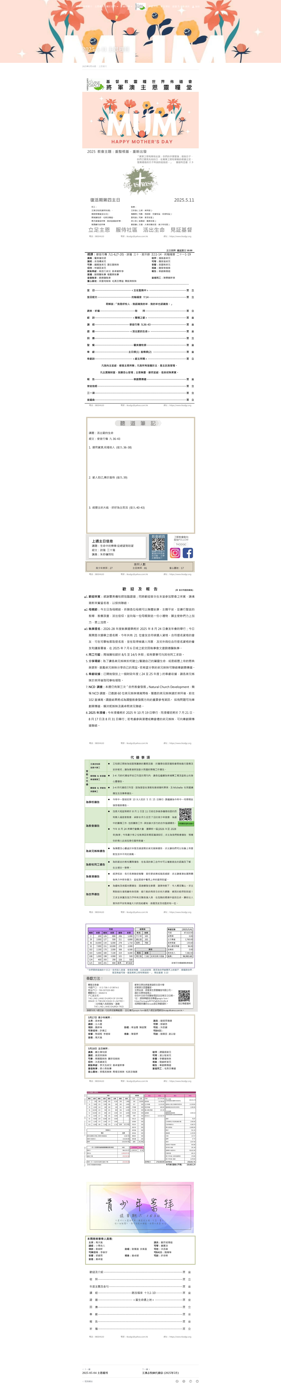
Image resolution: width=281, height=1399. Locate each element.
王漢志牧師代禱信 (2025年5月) (160, 1372)
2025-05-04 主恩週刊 (95, 1372)
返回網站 (88, 1381)
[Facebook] (177, 1381)
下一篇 (145, 1369)
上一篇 (87, 1369)
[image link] (140, 6)
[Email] (197, 1381)
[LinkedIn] (190, 1381)
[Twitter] (183, 1381)
